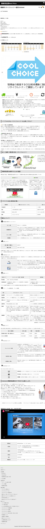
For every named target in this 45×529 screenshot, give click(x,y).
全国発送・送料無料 (5, 516)
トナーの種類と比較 (5, 502)
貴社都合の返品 (4, 485)
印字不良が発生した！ (5, 497)
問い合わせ (3, 473)
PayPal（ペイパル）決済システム (36, 344)
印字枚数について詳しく (29, 107)
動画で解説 (3, 487)
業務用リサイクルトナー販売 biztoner (12, 7)
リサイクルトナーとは (5, 490)
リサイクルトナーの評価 (6, 509)
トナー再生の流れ (5, 504)
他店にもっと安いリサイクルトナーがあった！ (10, 494)
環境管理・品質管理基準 (9, 182)
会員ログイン (3, 469)
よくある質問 (3, 478)
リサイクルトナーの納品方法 (7, 492)
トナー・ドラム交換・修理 (6, 482)
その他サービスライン (30, 459)
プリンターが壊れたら (5, 489)
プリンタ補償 (4, 483)
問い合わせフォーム (5, 25)
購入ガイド (3, 501)
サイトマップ (3, 523)
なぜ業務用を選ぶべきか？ (6, 519)
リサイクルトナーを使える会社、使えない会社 (10, 513)
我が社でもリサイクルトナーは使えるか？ (9, 499)
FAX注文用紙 (36, 374)
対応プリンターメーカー (6, 518)
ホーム (2, 467)
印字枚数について (5, 514)
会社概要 (2, 471)
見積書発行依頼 (4, 521)
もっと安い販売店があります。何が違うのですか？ (10, 506)
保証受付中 (3, 480)
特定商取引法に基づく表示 (6, 476)
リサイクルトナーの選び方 (6, 511)
